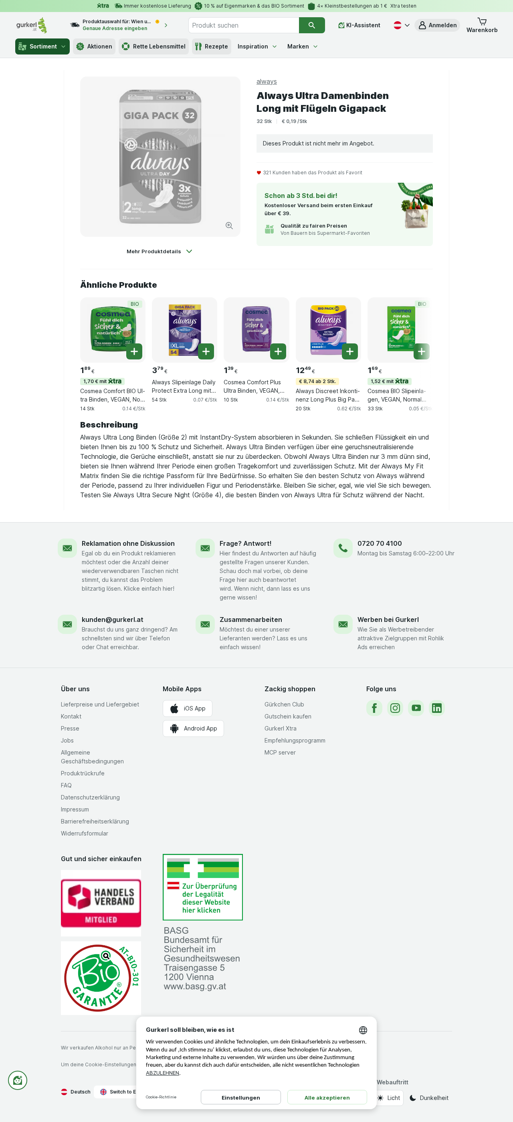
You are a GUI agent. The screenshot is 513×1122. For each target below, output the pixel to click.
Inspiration (253, 46)
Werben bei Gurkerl (388, 619)
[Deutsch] (400, 25)
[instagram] (395, 708)
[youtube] (416, 708)
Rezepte (216, 46)
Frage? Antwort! (246, 543)
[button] (437, 25)
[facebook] (374, 708)
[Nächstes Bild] (416, 329)
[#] (203, 887)
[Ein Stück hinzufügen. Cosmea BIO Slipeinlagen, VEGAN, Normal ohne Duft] (422, 351)
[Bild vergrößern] (229, 225)
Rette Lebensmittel (159, 46)
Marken (298, 46)
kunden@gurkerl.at (112, 619)
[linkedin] (437, 708)
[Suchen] (312, 25)
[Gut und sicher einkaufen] (101, 978)
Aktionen (99, 46)
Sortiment (43, 46)
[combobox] (243, 25)
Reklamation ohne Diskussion (128, 543)
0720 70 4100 (379, 543)
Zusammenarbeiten (251, 619)
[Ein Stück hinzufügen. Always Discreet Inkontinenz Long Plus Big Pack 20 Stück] (350, 351)
